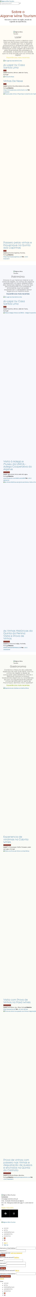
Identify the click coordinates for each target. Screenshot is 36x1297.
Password (3, 1250)
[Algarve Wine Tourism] (8, 1224)
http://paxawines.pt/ (9, 1009)
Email (2, 1260)
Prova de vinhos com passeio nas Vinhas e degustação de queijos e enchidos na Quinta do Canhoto (17, 1165)
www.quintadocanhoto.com (22, 1177)
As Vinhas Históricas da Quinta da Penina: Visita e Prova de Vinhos (17, 634)
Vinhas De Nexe (13, 80)
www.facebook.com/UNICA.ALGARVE (14, 478)
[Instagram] (14, 1213)
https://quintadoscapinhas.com (12, 257)
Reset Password (5, 1276)
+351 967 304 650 (23, 1009)
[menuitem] (6, 1283)
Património (6, 472)
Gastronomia (7, 845)
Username (3, 1263)
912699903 (6, 92)
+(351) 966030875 (8, 1179)
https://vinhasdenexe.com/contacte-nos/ (15, 90)
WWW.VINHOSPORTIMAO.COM (12, 647)
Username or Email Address (8, 1248)
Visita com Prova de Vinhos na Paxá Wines (17, 1001)
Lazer (4, 70)
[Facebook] (5, 1213)
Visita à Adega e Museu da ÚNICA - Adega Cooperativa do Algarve (17, 465)
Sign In (6, 1243)
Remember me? (6, 1253)
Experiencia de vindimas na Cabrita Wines (15, 839)
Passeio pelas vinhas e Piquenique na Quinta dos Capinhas (17, 245)
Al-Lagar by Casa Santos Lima (14, 66)
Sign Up (6, 1245)
